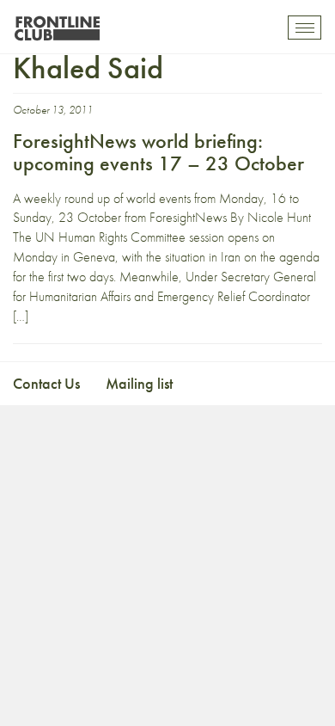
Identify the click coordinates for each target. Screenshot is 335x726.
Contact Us (46, 383)
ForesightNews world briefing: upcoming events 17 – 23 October (158, 151)
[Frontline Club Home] (57, 23)
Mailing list (139, 383)
